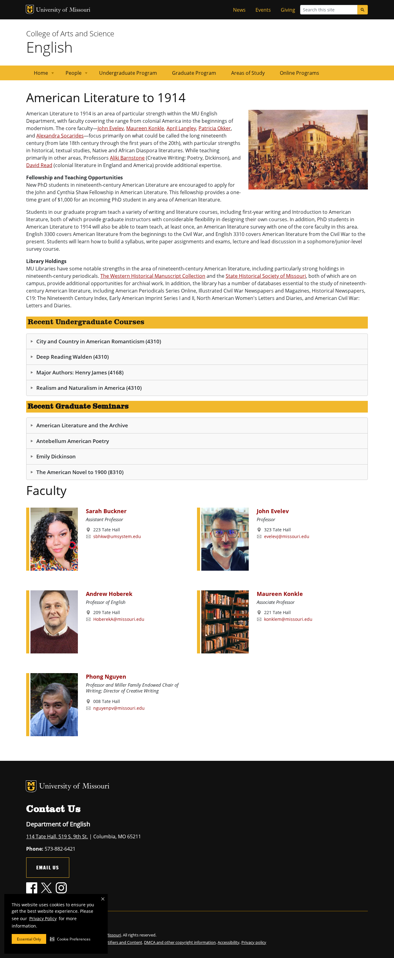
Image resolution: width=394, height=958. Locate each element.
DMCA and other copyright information (180, 942)
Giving (288, 9)
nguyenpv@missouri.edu (119, 708)
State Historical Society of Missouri (266, 276)
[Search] (362, 9)
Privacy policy (253, 942)
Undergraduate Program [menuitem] (128, 73)
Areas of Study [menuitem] (248, 73)
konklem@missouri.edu (288, 619)
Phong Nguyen (106, 676)
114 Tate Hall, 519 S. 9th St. (57, 836)
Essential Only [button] (29, 939)
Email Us (47, 867)
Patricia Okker (215, 128)
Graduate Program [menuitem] (194, 73)
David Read (39, 165)
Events (263, 9)
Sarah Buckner (106, 511)
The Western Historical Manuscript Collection (152, 276)
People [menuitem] (70, 75)
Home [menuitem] (37, 75)
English (49, 47)
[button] (70, 939)
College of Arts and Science (70, 33)
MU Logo (30, 9)
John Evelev (111, 128)
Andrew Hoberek (109, 593)
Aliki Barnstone (127, 157)
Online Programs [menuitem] (299, 73)
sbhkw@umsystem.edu (117, 536)
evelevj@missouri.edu (286, 536)
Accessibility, (229, 942)
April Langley (181, 128)
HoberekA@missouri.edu (118, 619)
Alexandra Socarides (60, 135)
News (239, 9)
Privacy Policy (43, 918)
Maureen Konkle (145, 128)
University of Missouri (63, 10)
